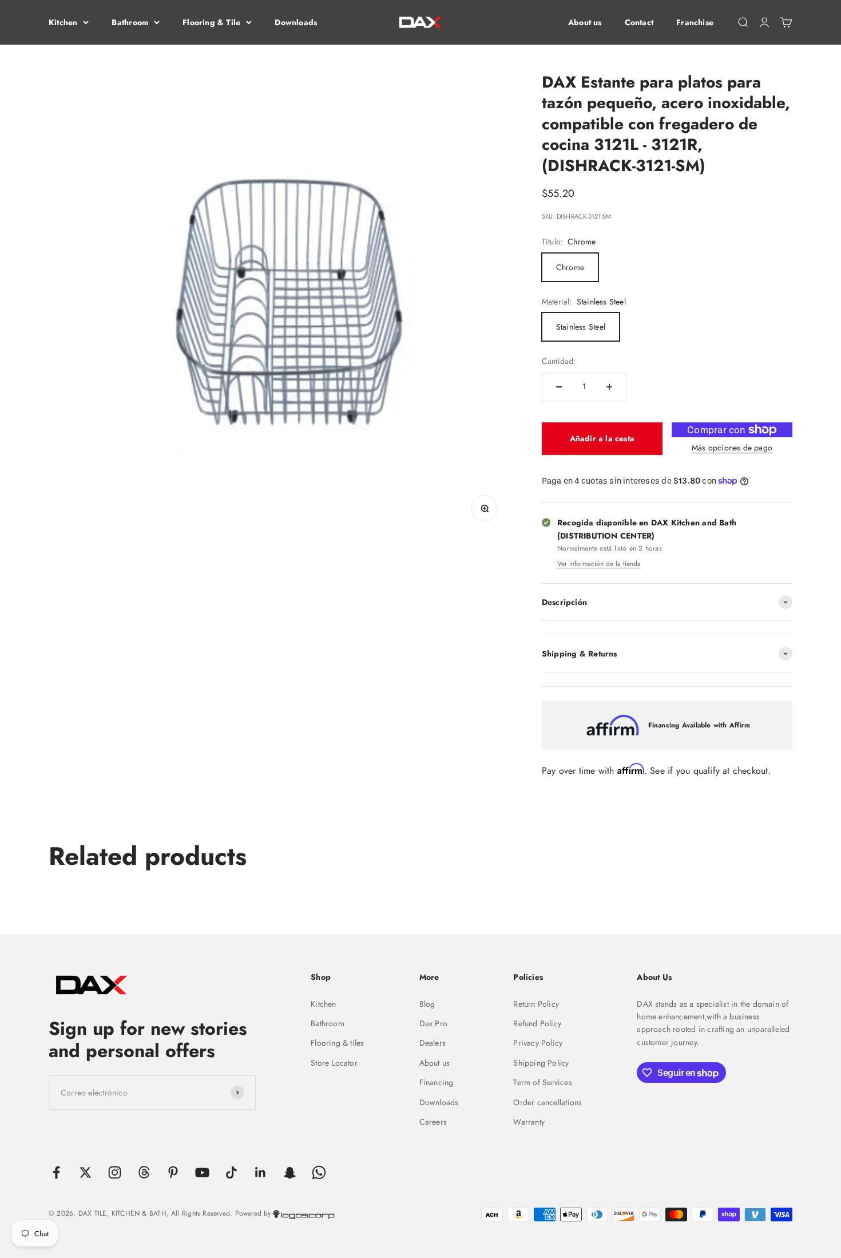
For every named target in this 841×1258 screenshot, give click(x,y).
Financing (436, 1082)
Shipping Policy (541, 1063)
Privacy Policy (537, 1043)
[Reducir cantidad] (559, 387)
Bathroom (130, 22)
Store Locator (334, 1063)
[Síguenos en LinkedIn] (260, 1172)
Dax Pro (433, 1023)
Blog (427, 1004)
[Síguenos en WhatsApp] (319, 1172)
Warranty (529, 1122)
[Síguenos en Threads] (144, 1172)
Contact (639, 22)
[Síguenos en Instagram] (114, 1172)
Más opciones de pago (732, 447)
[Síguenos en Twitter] (85, 1172)
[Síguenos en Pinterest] (173, 1172)
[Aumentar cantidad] (609, 387)
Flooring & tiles (337, 1043)
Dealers (432, 1043)
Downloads (296, 22)
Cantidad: (559, 361)
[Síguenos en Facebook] (56, 1172)
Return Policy (536, 1004)
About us (585, 22)
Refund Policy (537, 1023)
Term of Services (542, 1082)
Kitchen (63, 22)
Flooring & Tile (211, 22)
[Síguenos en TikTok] (231, 1172)
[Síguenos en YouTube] (202, 1172)
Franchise (694, 22)
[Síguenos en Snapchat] (289, 1172)
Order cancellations (547, 1102)
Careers (433, 1122)
